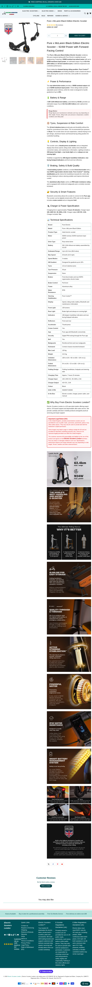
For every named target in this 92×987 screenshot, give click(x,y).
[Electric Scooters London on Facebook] (5, 6)
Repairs (50, 15)
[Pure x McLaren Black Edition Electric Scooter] (23, 37)
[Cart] (90, 13)
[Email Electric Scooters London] (2, 6)
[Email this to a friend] (62, 864)
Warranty (24, 934)
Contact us (24, 925)
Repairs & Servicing (27, 928)
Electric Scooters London (14, 976)
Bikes (60, 11)
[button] (51, 25)
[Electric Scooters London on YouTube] (18, 6)
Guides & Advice (62, 15)
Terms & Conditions (27, 941)
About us (24, 938)
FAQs (23, 936)
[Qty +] (66, 36)
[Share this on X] (48, 864)
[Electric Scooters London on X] (15, 6)
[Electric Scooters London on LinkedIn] (10, 6)
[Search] (85, 13)
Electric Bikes (48, 11)
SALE (43, 15)
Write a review (45, 886)
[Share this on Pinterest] (57, 864)
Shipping (24, 930)
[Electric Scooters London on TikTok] (13, 6)
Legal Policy (25, 945)
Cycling (36, 15)
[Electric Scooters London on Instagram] (7, 6)
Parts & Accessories (72, 11)
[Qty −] (49, 36)
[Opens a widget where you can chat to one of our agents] (85, 984)
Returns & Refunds (27, 932)
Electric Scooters (30, 11)
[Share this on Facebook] (53, 864)
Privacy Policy (25, 943)
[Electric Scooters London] (10, 13)
